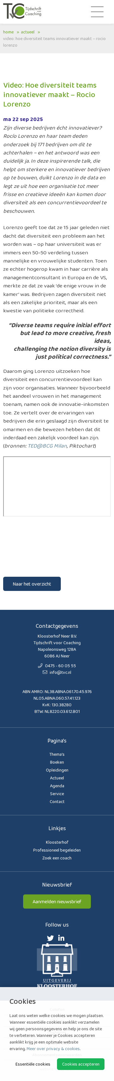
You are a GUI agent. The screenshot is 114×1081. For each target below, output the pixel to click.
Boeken (57, 762)
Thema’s (57, 754)
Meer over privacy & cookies (53, 1048)
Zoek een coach (57, 858)
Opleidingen (57, 770)
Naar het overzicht (32, 583)
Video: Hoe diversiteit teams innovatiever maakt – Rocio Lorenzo (54, 41)
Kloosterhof (57, 842)
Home (8, 32)
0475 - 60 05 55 (60, 665)
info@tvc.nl (60, 672)
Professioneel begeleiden (57, 850)
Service (57, 793)
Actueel (28, 32)
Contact (57, 801)
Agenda (57, 786)
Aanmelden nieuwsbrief (57, 901)
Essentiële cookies (33, 1064)
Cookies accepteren (80, 1064)
